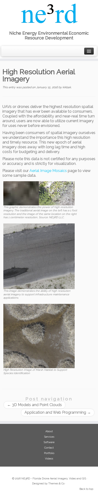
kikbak (67, 87)
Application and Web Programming (57, 412)
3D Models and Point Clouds (34, 405)
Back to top (86, 489)
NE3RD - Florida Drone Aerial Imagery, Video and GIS (53, 478)
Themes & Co (56, 483)
